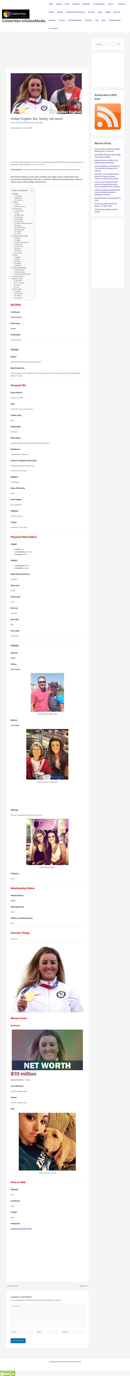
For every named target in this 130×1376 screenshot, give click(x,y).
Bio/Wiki (15, 194)
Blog (96, 20)
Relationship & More (19, 268)
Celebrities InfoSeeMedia (23, 21)
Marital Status (20, 270)
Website (18, 291)
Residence (19, 221)
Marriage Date (20, 272)
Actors (67, 4)
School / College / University (24, 223)
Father (18, 259)
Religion (18, 225)
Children (18, 265)
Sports (110, 4)
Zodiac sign (19, 215)
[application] (114, 4)
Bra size (18, 248)
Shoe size (19, 244)
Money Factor (18, 278)
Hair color (19, 253)
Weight (18, 240)
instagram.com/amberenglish (21, 1229)
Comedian (121, 4)
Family (15, 255)
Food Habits (20, 229)
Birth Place (19, 219)
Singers (59, 4)
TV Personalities (99, 4)
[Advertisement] (47, 53)
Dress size (19, 246)
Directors (91, 12)
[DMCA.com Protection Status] (7, 1373)
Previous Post (12, 1286)
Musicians (86, 4)
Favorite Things (18, 276)
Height (18, 238)
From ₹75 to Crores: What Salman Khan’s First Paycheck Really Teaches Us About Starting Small (107, 176)
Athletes (28, 123)
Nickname (19, 198)
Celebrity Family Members (75, 12)
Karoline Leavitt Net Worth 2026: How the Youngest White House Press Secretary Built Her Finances (107, 184)
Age (17, 213)
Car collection (20, 283)
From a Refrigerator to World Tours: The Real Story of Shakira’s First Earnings (107, 168)
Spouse (18, 257)
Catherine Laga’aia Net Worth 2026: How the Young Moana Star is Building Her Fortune (107, 192)
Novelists (52, 20)
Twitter (18, 295)
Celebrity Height (114, 20)
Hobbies (19, 231)
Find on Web (17, 289)
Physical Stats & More (20, 236)
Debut (18, 204)
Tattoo (19, 234)
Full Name (18, 196)
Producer (62, 20)
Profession (19, 200)
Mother (18, 261)
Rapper (108, 12)
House (18, 285)
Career (15, 202)
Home (51, 4)
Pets (17, 287)
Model (100, 12)
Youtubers (88, 20)
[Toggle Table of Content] (31, 191)
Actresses (76, 4)
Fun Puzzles (53, 28)
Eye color (18, 250)
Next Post (84, 1286)
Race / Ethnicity (20, 227)
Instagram (19, 297)
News (103, 20)
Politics (51, 12)
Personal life (17, 209)
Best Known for (20, 206)
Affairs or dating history (23, 274)
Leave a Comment (17, 123)
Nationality (19, 217)
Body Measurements (22, 242)
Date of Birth (19, 211)
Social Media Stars (75, 20)
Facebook (19, 293)
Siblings (18, 263)
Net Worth (19, 280)
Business (117, 12)
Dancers (60, 12)
